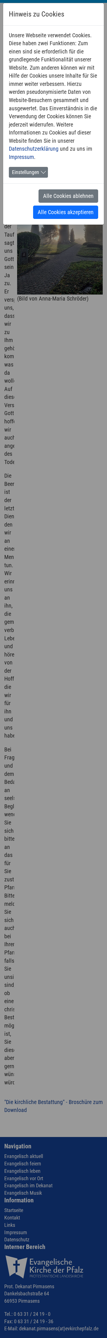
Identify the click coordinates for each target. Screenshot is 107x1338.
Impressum (21, 157)
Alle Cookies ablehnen (68, 195)
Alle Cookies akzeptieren (66, 212)
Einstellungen (25, 172)
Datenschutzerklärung (33, 148)
